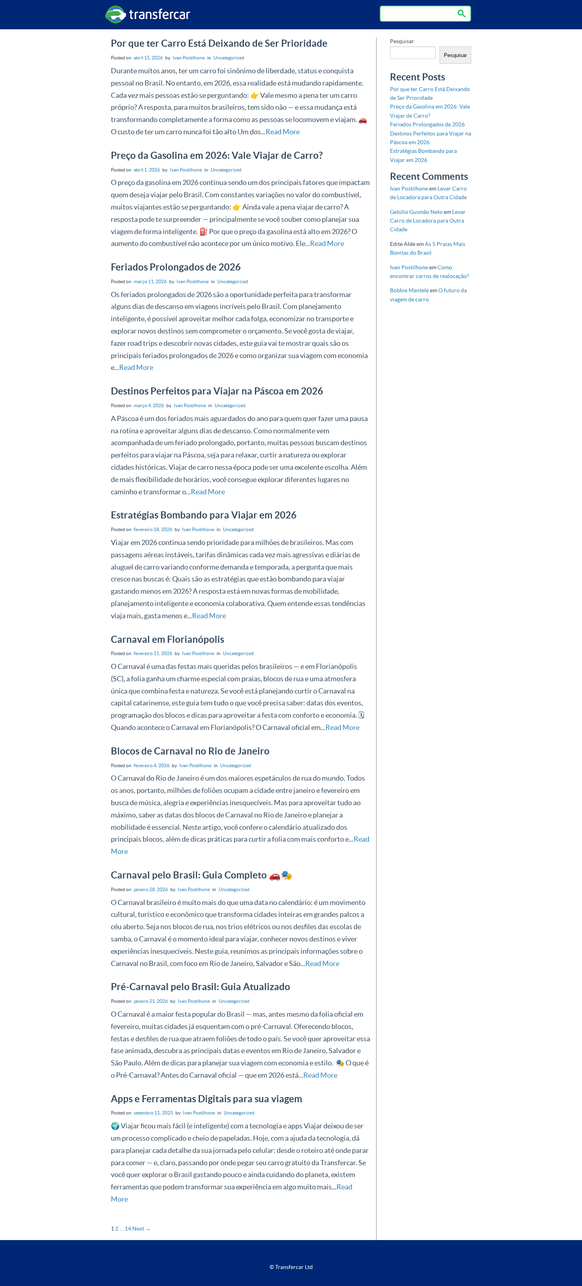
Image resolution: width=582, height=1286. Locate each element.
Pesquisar (402, 41)
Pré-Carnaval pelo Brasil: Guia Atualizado (200, 986)
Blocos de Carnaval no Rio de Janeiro (190, 751)
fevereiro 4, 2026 (151, 765)
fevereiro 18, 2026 (153, 529)
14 (128, 1228)
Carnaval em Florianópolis (167, 639)
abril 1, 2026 (147, 169)
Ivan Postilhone (189, 57)
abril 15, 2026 (148, 57)
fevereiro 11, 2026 (153, 653)
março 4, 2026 (149, 405)
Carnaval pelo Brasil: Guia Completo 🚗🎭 (202, 875)
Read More (283, 132)
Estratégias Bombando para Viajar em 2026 (204, 515)
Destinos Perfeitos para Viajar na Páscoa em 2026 (217, 391)
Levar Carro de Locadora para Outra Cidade (428, 221)
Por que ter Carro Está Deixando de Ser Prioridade (219, 43)
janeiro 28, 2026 (151, 889)
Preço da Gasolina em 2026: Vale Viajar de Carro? (217, 155)
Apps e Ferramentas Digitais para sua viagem (206, 1099)
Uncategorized (228, 57)
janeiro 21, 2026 (151, 1001)
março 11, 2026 (150, 281)
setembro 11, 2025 (153, 1112)
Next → (141, 1228)
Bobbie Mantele (409, 290)
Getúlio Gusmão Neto (416, 212)
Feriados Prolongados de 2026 (176, 267)
